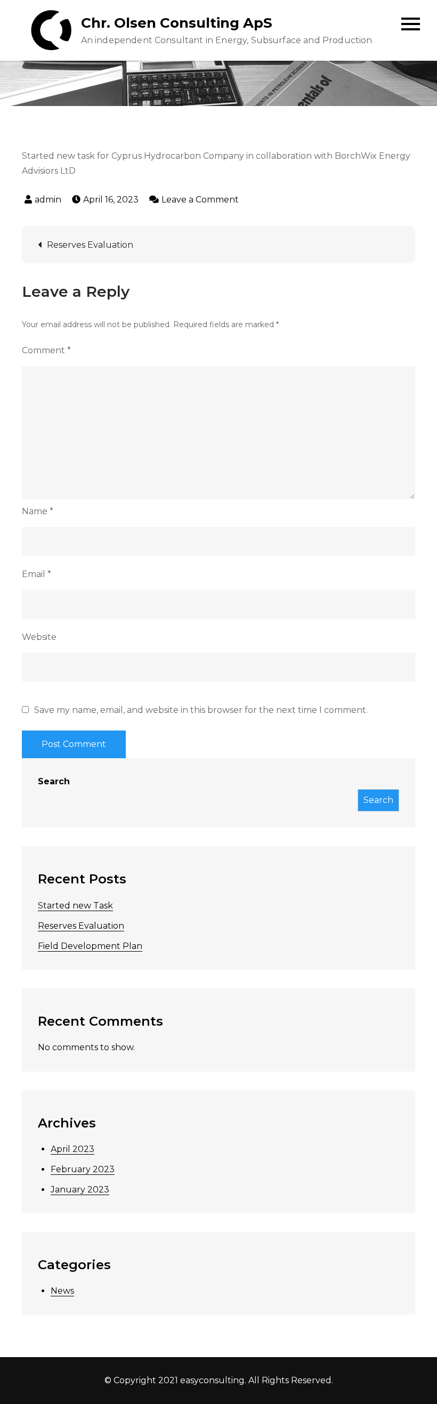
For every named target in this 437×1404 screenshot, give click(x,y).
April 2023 (72, 1149)
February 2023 (83, 1169)
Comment (46, 350)
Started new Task (75, 905)
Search (54, 781)
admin (48, 199)
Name (37, 511)
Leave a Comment (200, 199)
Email (36, 574)
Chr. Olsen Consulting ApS (176, 22)
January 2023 (80, 1189)
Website (39, 637)
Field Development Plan (90, 946)
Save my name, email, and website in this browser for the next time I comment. (201, 710)
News (62, 1291)
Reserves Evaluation (90, 245)
